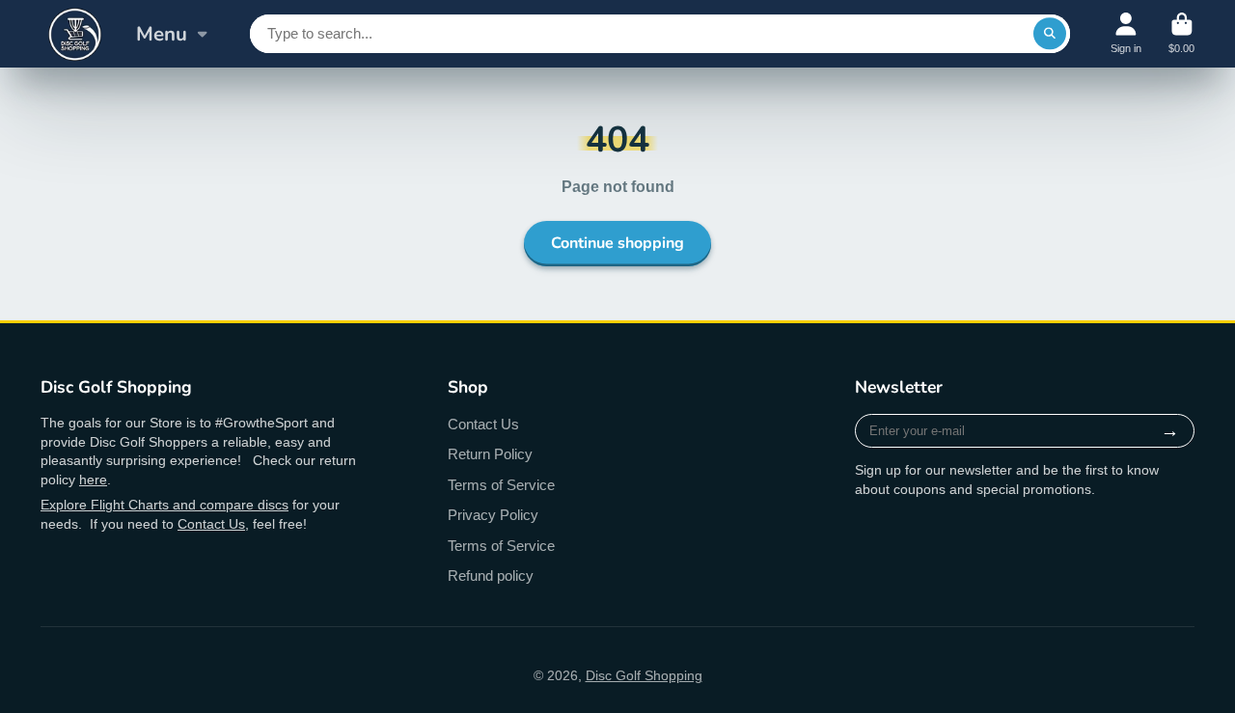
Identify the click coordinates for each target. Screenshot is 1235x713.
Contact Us (211, 524)
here (93, 479)
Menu (161, 33)
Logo (75, 34)
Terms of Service (501, 485)
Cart (1181, 33)
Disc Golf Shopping (644, 675)
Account (1126, 33)
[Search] (1049, 33)
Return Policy (490, 454)
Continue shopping (617, 243)
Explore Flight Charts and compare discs (164, 504)
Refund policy (491, 575)
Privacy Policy (493, 515)
